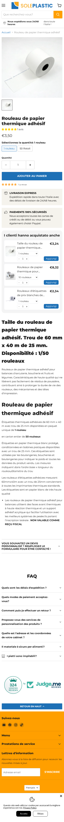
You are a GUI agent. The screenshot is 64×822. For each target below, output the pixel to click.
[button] (19, 259)
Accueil (6, 32)
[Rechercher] (57, 14)
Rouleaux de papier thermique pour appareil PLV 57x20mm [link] (32, 270)
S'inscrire (52, 772)
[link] (10, 251)
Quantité (7, 158)
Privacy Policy (30, 807)
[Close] (61, 796)
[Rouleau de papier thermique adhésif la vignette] (7, 105)
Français (30, 787)
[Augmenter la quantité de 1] (30, 165)
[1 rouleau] (10, 152)
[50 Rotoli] (25, 152)
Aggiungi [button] (51, 258)
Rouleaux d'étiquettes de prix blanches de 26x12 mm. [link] (31, 293)
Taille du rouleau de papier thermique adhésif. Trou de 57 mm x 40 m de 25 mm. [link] (32, 246)
